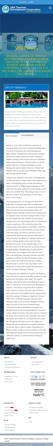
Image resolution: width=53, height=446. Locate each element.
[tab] (11, 136)
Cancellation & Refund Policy (38, 410)
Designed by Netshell (38, 444)
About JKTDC (9, 362)
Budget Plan (8, 379)
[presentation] (12, 136)
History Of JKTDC (10, 364)
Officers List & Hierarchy (12, 367)
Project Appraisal (10, 430)
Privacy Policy (34, 413)
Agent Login (35, 364)
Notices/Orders (9, 410)
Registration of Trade (11, 376)
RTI (31, 422)
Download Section (10, 413)
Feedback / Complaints (36, 407)
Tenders (7, 407)
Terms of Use (9, 415)
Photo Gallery (9, 381)
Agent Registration (37, 362)
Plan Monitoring (10, 427)
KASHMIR (22, 2)
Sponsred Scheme (10, 424)
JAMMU (31, 2)
